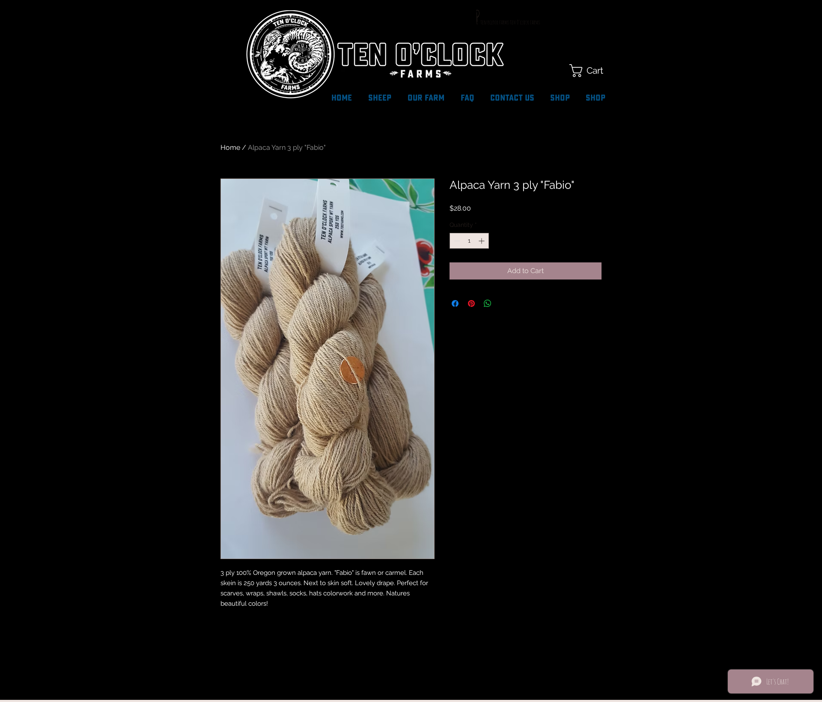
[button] (594, 70)
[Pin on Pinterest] (471, 303)
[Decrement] (456, 240)
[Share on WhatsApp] (487, 303)
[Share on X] (504, 303)
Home (230, 147)
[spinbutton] (469, 240)
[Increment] (482, 240)
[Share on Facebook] (455, 303)
